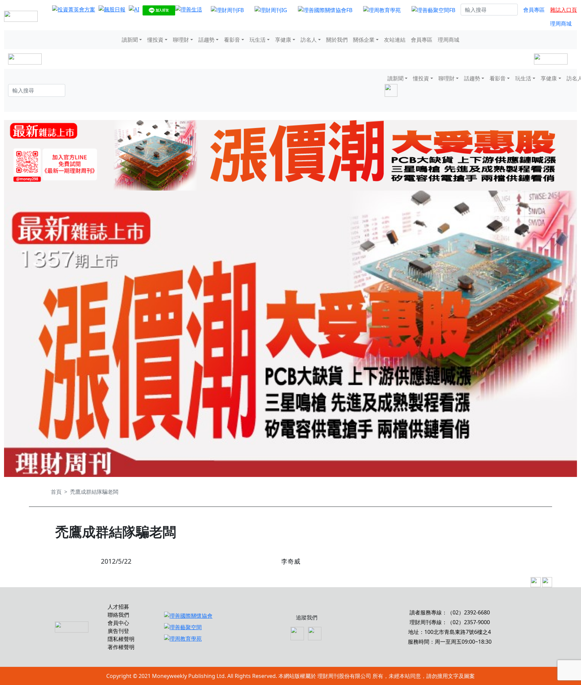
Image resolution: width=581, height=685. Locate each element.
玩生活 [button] (257, 39)
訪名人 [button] (309, 39)
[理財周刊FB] (227, 10)
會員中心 (118, 623)
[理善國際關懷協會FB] (325, 10)
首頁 (56, 491)
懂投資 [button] (155, 39)
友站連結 (394, 39)
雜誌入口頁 (563, 9)
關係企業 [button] (364, 39)
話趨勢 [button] (206, 39)
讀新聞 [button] (130, 39)
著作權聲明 (121, 647)
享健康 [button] (283, 39)
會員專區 (534, 9)
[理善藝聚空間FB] (433, 10)
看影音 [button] (232, 39)
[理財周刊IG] (271, 10)
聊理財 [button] (181, 39)
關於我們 (337, 39)
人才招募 (118, 606)
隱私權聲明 (121, 639)
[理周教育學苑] (382, 10)
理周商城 (561, 23)
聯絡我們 (118, 614)
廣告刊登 (118, 631)
